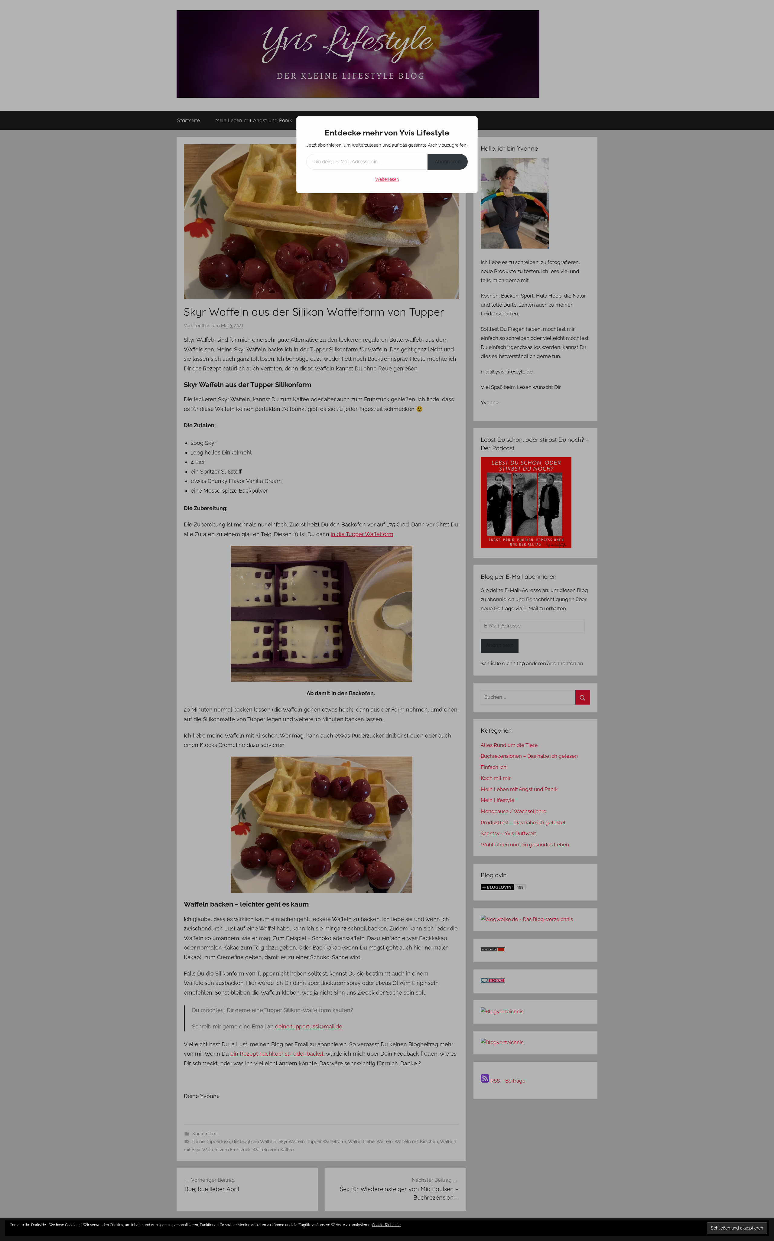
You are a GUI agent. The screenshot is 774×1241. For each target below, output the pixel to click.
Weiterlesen (387, 179)
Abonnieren (447, 161)
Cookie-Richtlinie (386, 1225)
